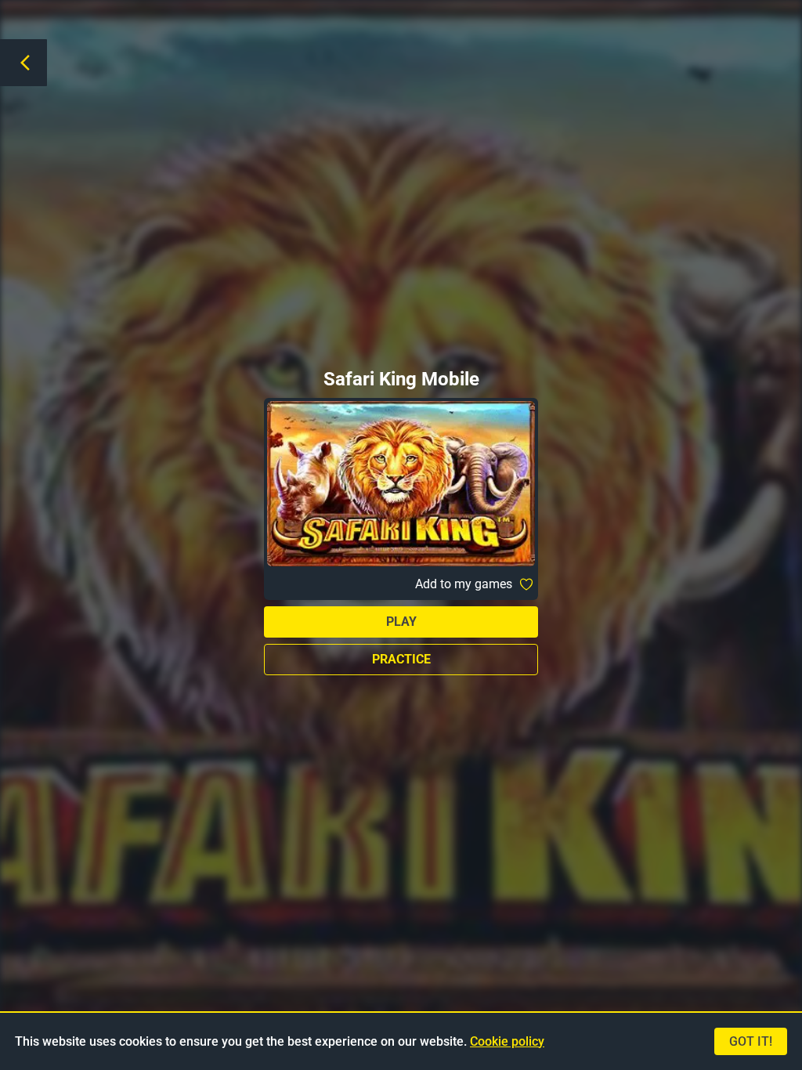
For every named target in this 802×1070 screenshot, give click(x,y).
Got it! (750, 1041)
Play (401, 621)
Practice (401, 659)
